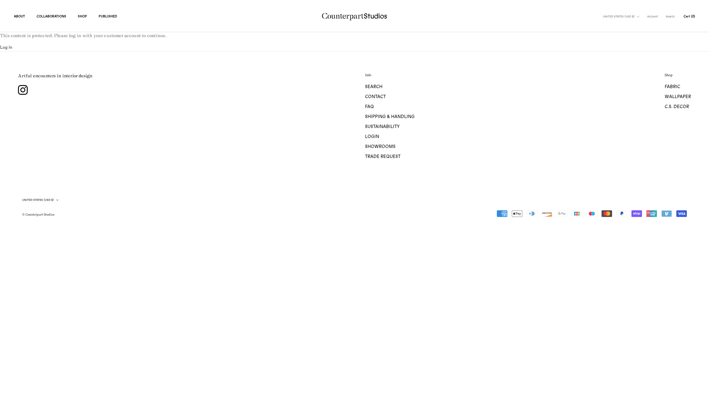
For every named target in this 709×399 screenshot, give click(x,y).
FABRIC (672, 87)
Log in (6, 47)
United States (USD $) (618, 17)
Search (670, 17)
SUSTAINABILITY (382, 127)
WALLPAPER (678, 97)
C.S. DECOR (677, 107)
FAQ (369, 107)
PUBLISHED (108, 16)
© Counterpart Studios (38, 214)
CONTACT (375, 97)
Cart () (689, 16)
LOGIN (372, 137)
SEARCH (373, 87)
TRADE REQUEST (382, 157)
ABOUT (19, 16)
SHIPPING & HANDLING (390, 117)
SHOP (82, 16)
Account (652, 17)
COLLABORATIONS (51, 16)
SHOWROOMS (380, 147)
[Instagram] (23, 90)
